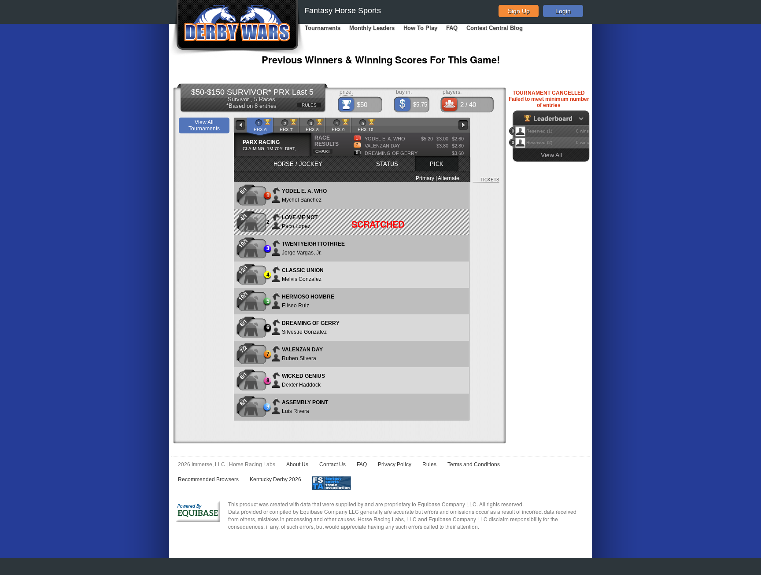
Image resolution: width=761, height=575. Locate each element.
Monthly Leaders (372, 28)
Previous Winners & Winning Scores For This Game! (381, 59)
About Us (297, 464)
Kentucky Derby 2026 (275, 479)
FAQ (452, 28)
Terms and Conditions (473, 464)
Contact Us (332, 464)
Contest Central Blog (494, 28)
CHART (322, 151)
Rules (429, 464)
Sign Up (519, 11)
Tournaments (322, 28)
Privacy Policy (394, 464)
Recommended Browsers (208, 479)
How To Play (420, 28)
